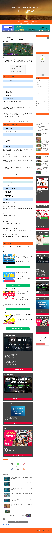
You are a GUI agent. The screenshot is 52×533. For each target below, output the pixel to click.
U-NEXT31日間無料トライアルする (18, 369)
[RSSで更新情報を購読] (24, 469)
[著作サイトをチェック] (12, 469)
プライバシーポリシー (43, 530)
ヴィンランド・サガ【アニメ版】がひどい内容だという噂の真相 (42, 127)
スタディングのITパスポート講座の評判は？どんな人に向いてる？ (42, 130)
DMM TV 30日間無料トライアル (18, 455)
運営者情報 (47, 530)
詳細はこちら (42, 251)
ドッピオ (42, 61)
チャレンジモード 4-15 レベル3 (16, 71)
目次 (17, 66)
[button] (48, 38)
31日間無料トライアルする (42, 278)
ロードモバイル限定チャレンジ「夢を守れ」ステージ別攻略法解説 (42, 121)
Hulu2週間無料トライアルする (18, 398)
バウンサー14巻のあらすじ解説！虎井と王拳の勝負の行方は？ (42, 124)
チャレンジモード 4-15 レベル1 (16, 68)
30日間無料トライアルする (18, 423)
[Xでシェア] (12, 464)
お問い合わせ (37, 530)
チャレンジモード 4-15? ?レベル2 (42, 338)
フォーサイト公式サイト (42, 228)
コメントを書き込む (18, 521)
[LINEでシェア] (18, 464)
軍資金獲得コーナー (40, 340)
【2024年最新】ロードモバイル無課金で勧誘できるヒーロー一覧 (42, 117)
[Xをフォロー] (18, 469)
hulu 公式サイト (42, 294)
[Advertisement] (42, 45)
